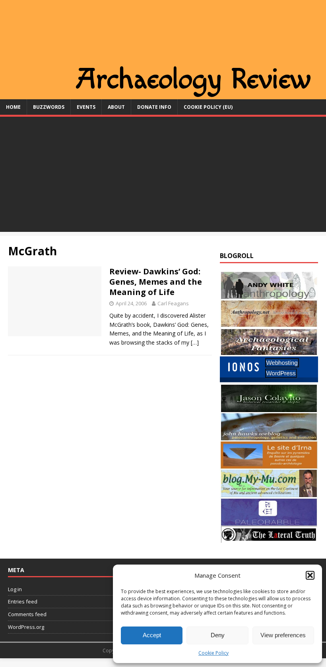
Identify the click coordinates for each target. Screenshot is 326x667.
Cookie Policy (213, 653)
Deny (218, 635)
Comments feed (27, 614)
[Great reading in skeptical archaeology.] (269, 538)
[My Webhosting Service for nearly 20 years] (269, 380)
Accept (152, 635)
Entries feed (22, 601)
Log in (15, 589)
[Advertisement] (163, 176)
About (116, 107)
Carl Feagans (173, 303)
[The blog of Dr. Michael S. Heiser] (269, 521)
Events (86, 107)
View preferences (283, 635)
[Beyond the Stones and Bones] (269, 323)
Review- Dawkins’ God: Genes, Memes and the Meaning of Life (155, 281)
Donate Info (154, 107)
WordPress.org (26, 626)
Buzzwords (48, 107)
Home (13, 107)
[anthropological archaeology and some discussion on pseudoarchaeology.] (269, 295)
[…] (195, 342)
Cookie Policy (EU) (208, 107)
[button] (310, 575)
